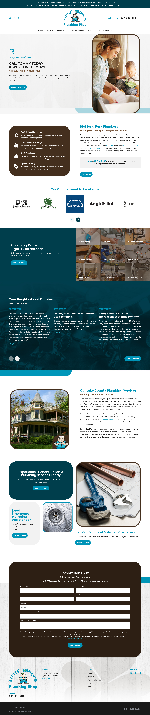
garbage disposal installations (93, 148)
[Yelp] (19, 18)
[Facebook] (14, 18)
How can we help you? (28, 620)
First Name (24, 586)
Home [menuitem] (40, 31)
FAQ (89, 683)
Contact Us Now (41, 488)
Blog (89, 687)
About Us (91, 677)
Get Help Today (20, 535)
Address (23, 603)
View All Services (18, 263)
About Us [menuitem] (49, 31)
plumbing (109, 145)
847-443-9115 (128, 18)
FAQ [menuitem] (98, 31)
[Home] (75, 18)
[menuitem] (11, 711)
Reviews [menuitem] (90, 31)
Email (78, 595)
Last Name (80, 586)
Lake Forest (113, 143)
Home (90, 673)
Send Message (75, 645)
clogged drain (107, 419)
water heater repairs (131, 145)
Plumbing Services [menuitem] (77, 31)
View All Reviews (132, 359)
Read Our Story (83, 543)
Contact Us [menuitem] (107, 31)
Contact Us (86, 174)
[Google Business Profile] (10, 18)
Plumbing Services (95, 680)
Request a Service (18, 87)
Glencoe (120, 143)
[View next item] (78, 219)
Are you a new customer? (29, 612)
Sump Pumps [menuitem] (61, 31)
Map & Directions (48, 678)
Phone (22, 595)
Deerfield (104, 143)
